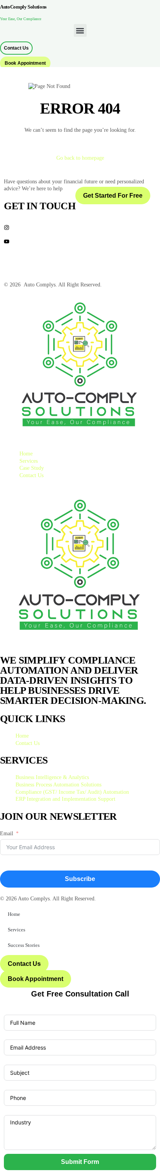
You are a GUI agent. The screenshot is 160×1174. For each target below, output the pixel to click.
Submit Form (80, 1161)
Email (6, 833)
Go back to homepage (80, 158)
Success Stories (24, 945)
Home (14, 914)
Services (16, 930)
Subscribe (80, 879)
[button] (80, 30)
